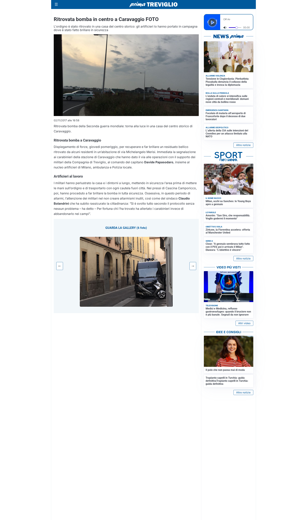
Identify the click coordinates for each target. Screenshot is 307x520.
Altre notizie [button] (243, 145)
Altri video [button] (244, 323)
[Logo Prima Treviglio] (153, 4)
